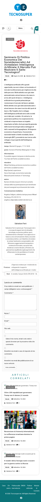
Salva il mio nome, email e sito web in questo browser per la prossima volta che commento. (20, 341)
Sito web (7, 328)
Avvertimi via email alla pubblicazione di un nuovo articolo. (18, 362)
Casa (3, 485)
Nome (7, 313)
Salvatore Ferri (30, 76)
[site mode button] (8, 28)
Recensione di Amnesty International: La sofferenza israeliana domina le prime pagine (19, 434)
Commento (8, 293)
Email (6, 321)
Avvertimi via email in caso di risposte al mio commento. (19, 352)
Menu (20, 28)
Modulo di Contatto (37, 488)
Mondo (7, 76)
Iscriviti (36, 30)
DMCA (23, 485)
